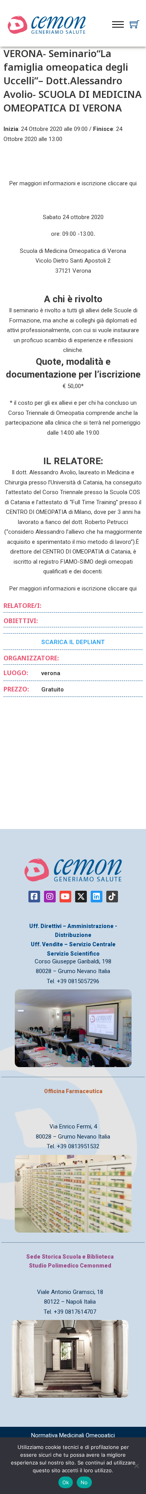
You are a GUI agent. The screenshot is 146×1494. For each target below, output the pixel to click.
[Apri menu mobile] (118, 24)
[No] (136, 1466)
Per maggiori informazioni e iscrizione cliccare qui (73, 183)
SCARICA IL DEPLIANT (73, 642)
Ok (65, 1482)
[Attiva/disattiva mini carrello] (134, 24)
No (84, 1482)
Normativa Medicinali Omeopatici (73, 1435)
